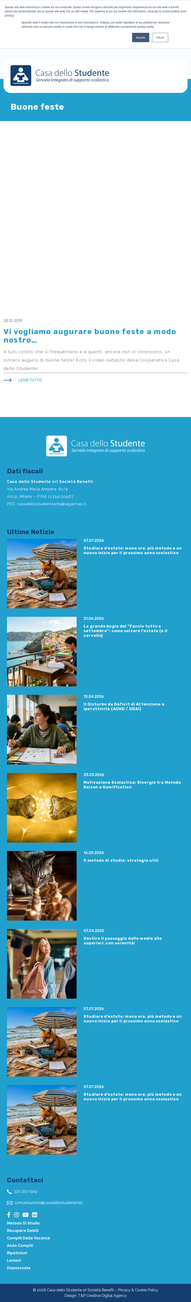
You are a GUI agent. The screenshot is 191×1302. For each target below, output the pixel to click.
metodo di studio (23, 1223)
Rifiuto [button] (160, 37)
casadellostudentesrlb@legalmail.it (51, 504)
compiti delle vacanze (28, 1238)
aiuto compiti (20, 1245)
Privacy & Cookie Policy (138, 1290)
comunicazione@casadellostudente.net (48, 1202)
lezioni (14, 1260)
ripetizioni (17, 1253)
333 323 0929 (25, 1191)
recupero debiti (22, 1230)
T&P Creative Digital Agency (102, 1295)
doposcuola (18, 1268)
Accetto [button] (140, 37)
